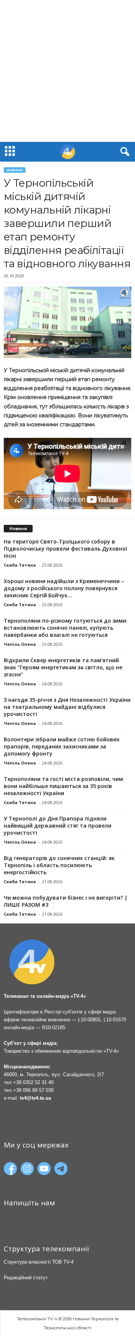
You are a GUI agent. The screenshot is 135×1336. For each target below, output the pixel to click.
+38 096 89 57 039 (33, 1090)
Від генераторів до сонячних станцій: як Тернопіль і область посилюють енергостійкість (59, 865)
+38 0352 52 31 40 (33, 1082)
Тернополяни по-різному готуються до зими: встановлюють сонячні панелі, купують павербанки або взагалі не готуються (66, 627)
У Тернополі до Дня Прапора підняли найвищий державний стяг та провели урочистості (57, 825)
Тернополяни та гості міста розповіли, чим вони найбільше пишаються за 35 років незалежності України (63, 786)
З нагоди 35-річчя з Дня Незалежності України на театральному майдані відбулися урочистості (67, 706)
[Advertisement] (67, 71)
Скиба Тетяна (20, 565)
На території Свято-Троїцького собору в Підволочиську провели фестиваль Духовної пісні (65, 548)
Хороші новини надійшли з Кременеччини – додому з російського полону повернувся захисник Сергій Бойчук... (64, 588)
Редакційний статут (26, 1277)
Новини (14, 170)
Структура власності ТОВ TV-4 (39, 1262)
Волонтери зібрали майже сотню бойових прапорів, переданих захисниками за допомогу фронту (62, 746)
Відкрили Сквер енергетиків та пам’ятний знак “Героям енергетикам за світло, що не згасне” (63, 667)
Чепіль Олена (20, 644)
